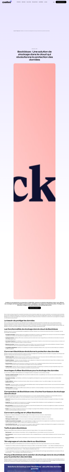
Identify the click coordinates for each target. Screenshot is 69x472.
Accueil (15, 30)
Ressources (18, 30)
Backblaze (6, 331)
